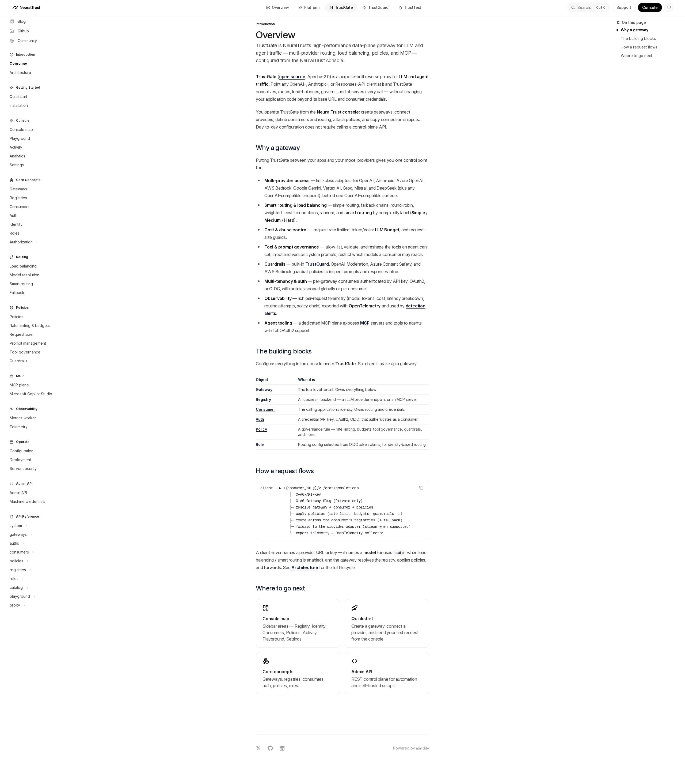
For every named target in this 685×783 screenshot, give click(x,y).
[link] (298, 623)
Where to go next (636, 55)
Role (260, 444)
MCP (365, 323)
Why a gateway (634, 30)
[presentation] (342, 510)
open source (292, 76)
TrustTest (412, 7)
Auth (260, 419)
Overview (280, 7)
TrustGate (344, 7)
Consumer (265, 409)
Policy (261, 429)
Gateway (264, 389)
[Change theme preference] (669, 7)
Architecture (304, 567)
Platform (311, 7)
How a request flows (639, 47)
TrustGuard (378, 7)
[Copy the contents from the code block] (421, 487)
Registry (263, 399)
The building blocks (638, 38)
